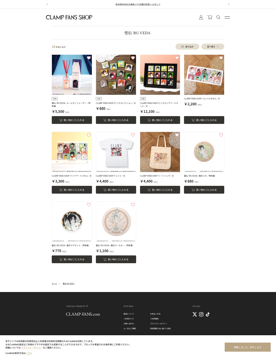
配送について (129, 314)
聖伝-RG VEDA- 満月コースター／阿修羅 (114, 245)
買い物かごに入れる (74, 120)
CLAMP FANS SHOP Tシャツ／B (110, 175)
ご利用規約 (154, 319)
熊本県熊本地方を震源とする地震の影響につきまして (138, 4)
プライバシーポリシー (158, 324)
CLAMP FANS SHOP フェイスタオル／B (202, 98)
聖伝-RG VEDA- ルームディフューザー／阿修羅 (71, 104)
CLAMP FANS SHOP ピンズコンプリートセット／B (159, 104)
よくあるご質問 (130, 328)
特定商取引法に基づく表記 (160, 328)
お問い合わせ (129, 324)
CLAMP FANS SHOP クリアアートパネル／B (71, 175)
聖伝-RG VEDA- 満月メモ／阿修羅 (199, 175)
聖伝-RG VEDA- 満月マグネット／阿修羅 (70, 245)
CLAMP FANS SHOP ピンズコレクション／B (116, 103)
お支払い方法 (155, 314)
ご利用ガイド (129, 319)
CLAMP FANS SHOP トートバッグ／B (157, 175)
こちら (29, 353)
